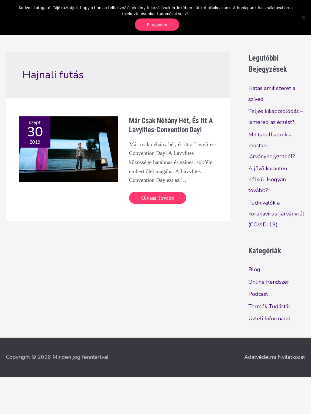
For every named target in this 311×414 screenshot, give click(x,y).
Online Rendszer (268, 281)
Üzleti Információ (269, 318)
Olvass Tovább (157, 199)
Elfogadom (157, 24)
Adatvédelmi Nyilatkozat (274, 357)
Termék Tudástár (269, 306)
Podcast (258, 294)
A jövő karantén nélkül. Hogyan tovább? (267, 179)
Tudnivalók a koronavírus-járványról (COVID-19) (276, 213)
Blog (254, 269)
